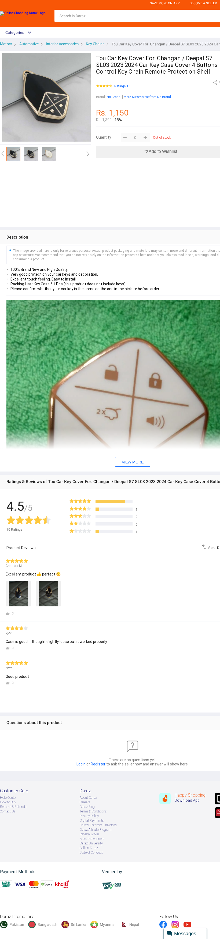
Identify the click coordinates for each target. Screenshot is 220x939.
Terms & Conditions (93, 811)
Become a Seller (203, 3)
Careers (85, 802)
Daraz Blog (87, 807)
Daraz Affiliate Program (96, 830)
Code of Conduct (91, 852)
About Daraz (88, 798)
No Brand (113, 97)
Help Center (8, 798)
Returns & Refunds (13, 807)
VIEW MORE (133, 462)
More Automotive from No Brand (147, 97)
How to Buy (8, 802)
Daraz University (91, 843)
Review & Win (89, 834)
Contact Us (7, 811)
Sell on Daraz (89, 848)
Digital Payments (92, 820)
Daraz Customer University (98, 825)
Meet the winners (92, 839)
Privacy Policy (89, 816)
